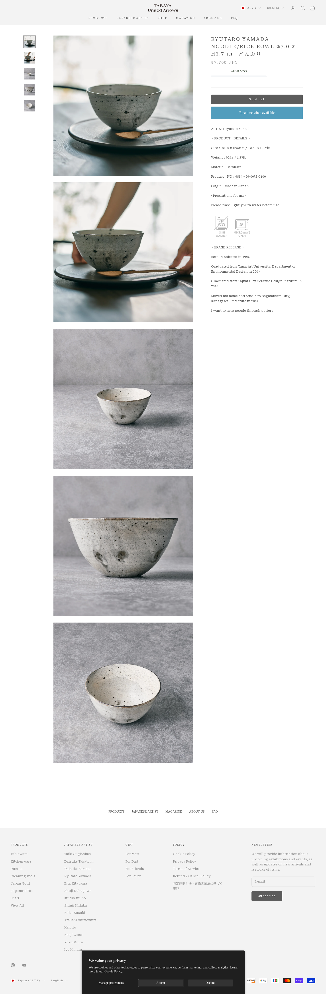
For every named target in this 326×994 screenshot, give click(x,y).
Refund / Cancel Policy (191, 876)
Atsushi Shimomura (80, 920)
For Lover (133, 876)
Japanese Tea (22, 891)
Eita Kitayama (75, 883)
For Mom (132, 854)
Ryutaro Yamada (77, 876)
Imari (15, 898)
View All (17, 905)
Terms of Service (186, 869)
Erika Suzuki (74, 913)
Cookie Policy (184, 854)
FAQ (234, 18)
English (273, 7)
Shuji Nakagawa (78, 891)
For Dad (132, 861)
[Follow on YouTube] (24, 965)
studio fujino (75, 898)
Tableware (19, 854)
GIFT (162, 18)
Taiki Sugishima (77, 854)
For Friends (135, 869)
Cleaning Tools (23, 876)
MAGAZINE (185, 18)
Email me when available (257, 113)
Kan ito (70, 927)
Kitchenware (21, 861)
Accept (160, 982)
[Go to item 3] (29, 73)
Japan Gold (20, 883)
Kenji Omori (74, 934)
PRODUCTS (98, 18)
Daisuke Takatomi (79, 861)
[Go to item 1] (29, 42)
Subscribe (267, 896)
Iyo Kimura (73, 949)
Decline (210, 982)
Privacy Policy (184, 861)
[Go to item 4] (29, 89)
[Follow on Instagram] (13, 965)
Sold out (257, 99)
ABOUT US (213, 18)
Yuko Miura (73, 942)
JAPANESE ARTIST (133, 18)
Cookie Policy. (113, 971)
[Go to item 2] (29, 58)
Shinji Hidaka (75, 905)
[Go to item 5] (29, 105)
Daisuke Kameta (77, 869)
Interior (17, 869)
